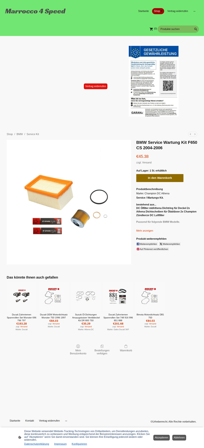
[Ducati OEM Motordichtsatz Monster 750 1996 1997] (54, 296)
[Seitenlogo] (35, 17)
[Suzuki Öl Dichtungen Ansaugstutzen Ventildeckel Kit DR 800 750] (86, 296)
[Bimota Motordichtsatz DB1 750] (150, 296)
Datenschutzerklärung (36, 444)
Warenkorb (126, 350)
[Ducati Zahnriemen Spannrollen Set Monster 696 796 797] (21, 296)
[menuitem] (190, 134)
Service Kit (33, 134)
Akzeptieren (161, 437)
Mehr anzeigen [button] (144, 230)
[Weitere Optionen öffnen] (194, 11)
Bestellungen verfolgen (102, 352)
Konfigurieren (79, 444)
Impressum (60, 444)
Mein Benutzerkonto (78, 352)
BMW (20, 134)
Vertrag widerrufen (95, 86)
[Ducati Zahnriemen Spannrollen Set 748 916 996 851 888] (118, 296)
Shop (10, 134)
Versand (147, 162)
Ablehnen (179, 437)
